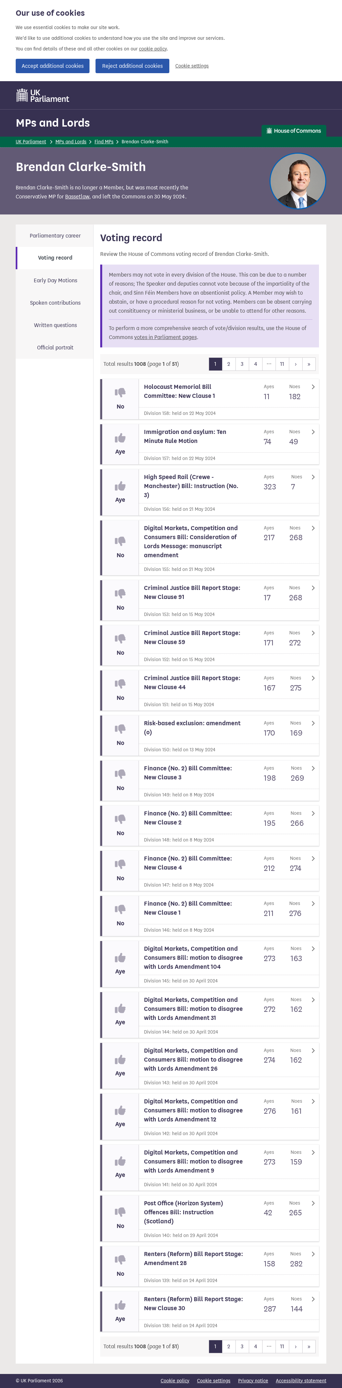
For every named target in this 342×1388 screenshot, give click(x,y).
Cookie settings (192, 66)
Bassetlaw (77, 196)
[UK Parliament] (43, 95)
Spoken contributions (55, 303)
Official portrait (55, 347)
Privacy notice (253, 1381)
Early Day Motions (55, 280)
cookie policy (153, 49)
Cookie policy (175, 1381)
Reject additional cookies (132, 66)
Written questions (55, 325)
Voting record (55, 258)
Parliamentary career (55, 236)
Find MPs (104, 142)
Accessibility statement (301, 1381)
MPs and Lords (53, 123)
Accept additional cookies (52, 66)
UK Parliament (31, 142)
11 (282, 364)
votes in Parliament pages (165, 337)
